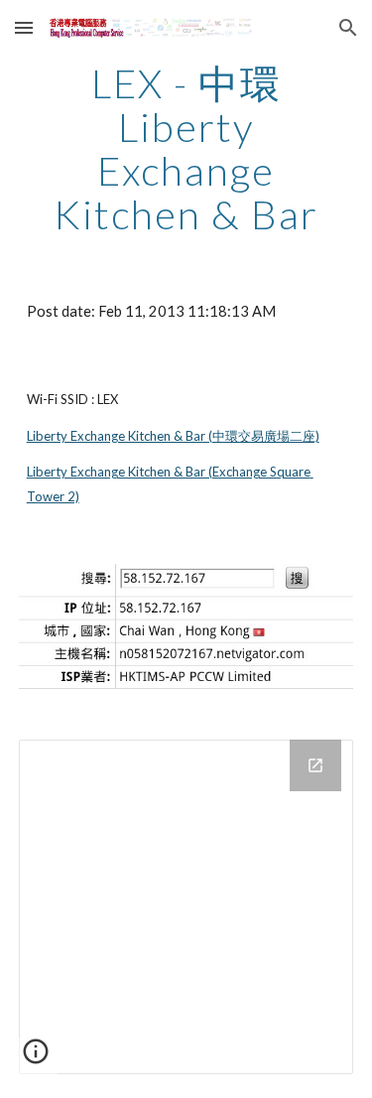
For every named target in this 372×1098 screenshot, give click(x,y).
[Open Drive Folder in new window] (315, 765)
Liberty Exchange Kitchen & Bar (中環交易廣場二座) (173, 436)
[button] (24, 27)
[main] (186, 149)
